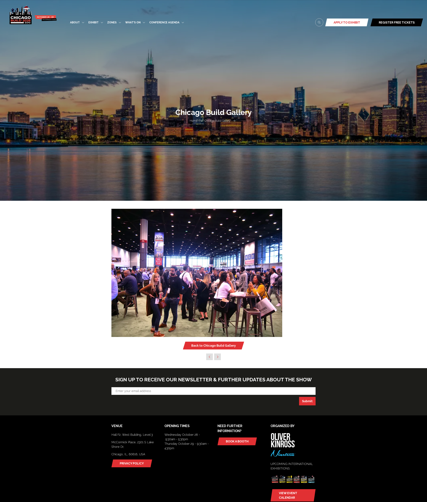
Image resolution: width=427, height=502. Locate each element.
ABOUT (75, 22)
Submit (307, 401)
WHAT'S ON (133, 22)
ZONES (112, 22)
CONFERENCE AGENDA (164, 22)
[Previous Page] (209, 356)
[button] (319, 22)
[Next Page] (217, 356)
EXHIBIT (93, 22)
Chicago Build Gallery (217, 120)
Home (193, 120)
